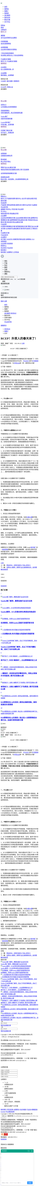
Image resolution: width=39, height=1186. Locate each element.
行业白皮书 (4, 235)
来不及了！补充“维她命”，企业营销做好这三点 (16, 989)
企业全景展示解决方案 (23, 218)
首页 (5, 7)
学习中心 (4, 211)
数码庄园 (22, 239)
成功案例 (7, 15)
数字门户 (4, 32)
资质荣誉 (4, 241)
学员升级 (14, 209)
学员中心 (8, 209)
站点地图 (23, 1109)
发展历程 (16, 239)
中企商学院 (4, 207)
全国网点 (10, 252)
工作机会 (16, 252)
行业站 (28, 1109)
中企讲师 (21, 209)
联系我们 (4, 250)
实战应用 (4, 203)
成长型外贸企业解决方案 (15, 222)
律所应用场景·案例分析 (14, 205)
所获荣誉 (10, 243)
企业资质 (4, 243)
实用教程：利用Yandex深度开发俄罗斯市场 (14, 972)
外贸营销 (35, 361)
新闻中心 (4, 245)
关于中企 (7, 22)
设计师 (24, 198)
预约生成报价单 (6, 1025)
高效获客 (5, 549)
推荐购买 (4, 63)
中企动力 (26, 361)
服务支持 (7, 17)
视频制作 (16, 81)
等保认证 (10, 87)
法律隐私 (28, 239)
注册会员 (4, 29)
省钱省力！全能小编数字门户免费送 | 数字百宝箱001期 (18, 1002)
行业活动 (10, 248)
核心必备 (4, 101)
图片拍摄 (10, 81)
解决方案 (7, 19)
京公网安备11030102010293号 (23, 1116)
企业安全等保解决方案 (8, 218)
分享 (23, 343)
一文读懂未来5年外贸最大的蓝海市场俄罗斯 (15, 977)
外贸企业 (17, 363)
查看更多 (4, 325)
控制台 (3, 25)
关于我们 (4, 239)
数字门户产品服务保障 (8, 198)
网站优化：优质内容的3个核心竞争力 (18, 565)
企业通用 (4, 215)
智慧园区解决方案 (21, 226)
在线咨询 (4, 586)
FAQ (33, 239)
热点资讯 (4, 248)
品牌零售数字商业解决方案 (18, 220)
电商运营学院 (5, 213)
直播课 (3, 209)
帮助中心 (4, 196)
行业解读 (34, 205)
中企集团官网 (10, 1111)
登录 (2, 27)
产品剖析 (4, 205)
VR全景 (3, 81)
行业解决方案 (5, 233)
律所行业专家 (26, 205)
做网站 (6, 9)
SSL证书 (3, 87)
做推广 (6, 11)
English (3, 1111)
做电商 (6, 13)
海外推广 (33, 547)
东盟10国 (29, 517)
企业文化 (10, 239)
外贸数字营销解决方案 (8, 226)
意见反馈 (10, 1109)
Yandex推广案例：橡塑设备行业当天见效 (14, 964)
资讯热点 (13, 313)
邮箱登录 (34, 1109)
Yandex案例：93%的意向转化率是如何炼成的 (15, 968)
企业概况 (4, 237)
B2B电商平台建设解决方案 (14, 228)
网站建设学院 (14, 213)
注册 (5, 301)
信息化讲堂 (30, 198)
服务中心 (18, 198)
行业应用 (4, 224)
